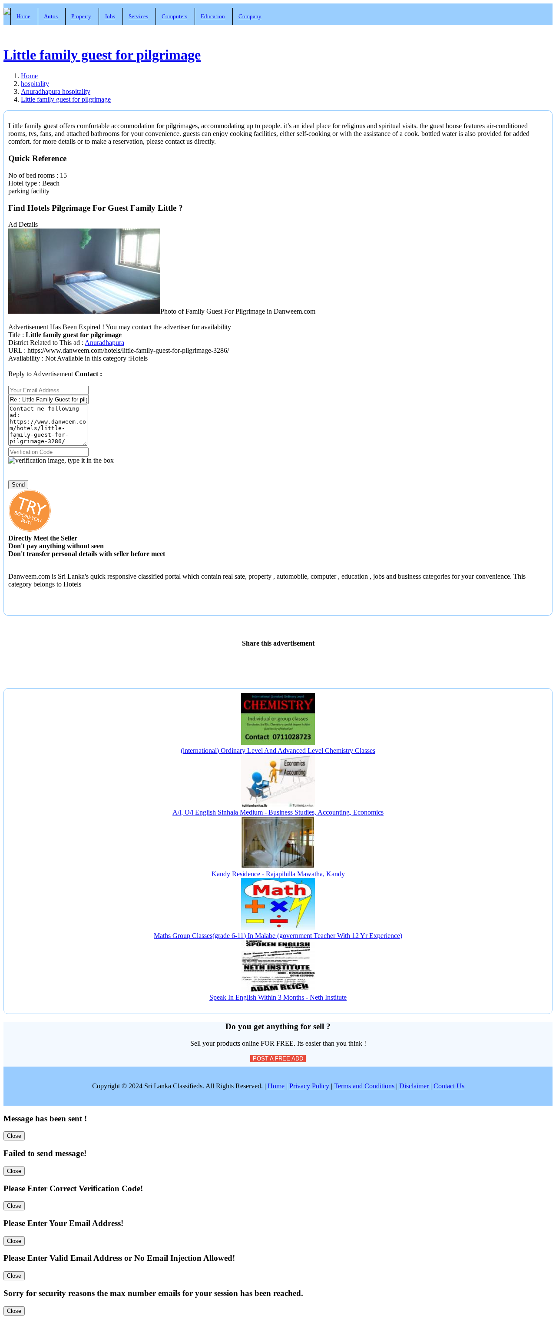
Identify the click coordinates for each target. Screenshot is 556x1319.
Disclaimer (414, 1086)
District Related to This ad (44, 342)
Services (138, 16)
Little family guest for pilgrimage (102, 55)
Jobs (110, 16)
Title (15, 334)
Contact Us (449, 1086)
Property (81, 16)
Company (249, 16)
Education (213, 16)
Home (23, 16)
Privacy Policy (309, 1086)
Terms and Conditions (364, 1086)
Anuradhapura (104, 342)
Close (14, 1136)
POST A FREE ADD (278, 1058)
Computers (174, 16)
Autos (51, 16)
